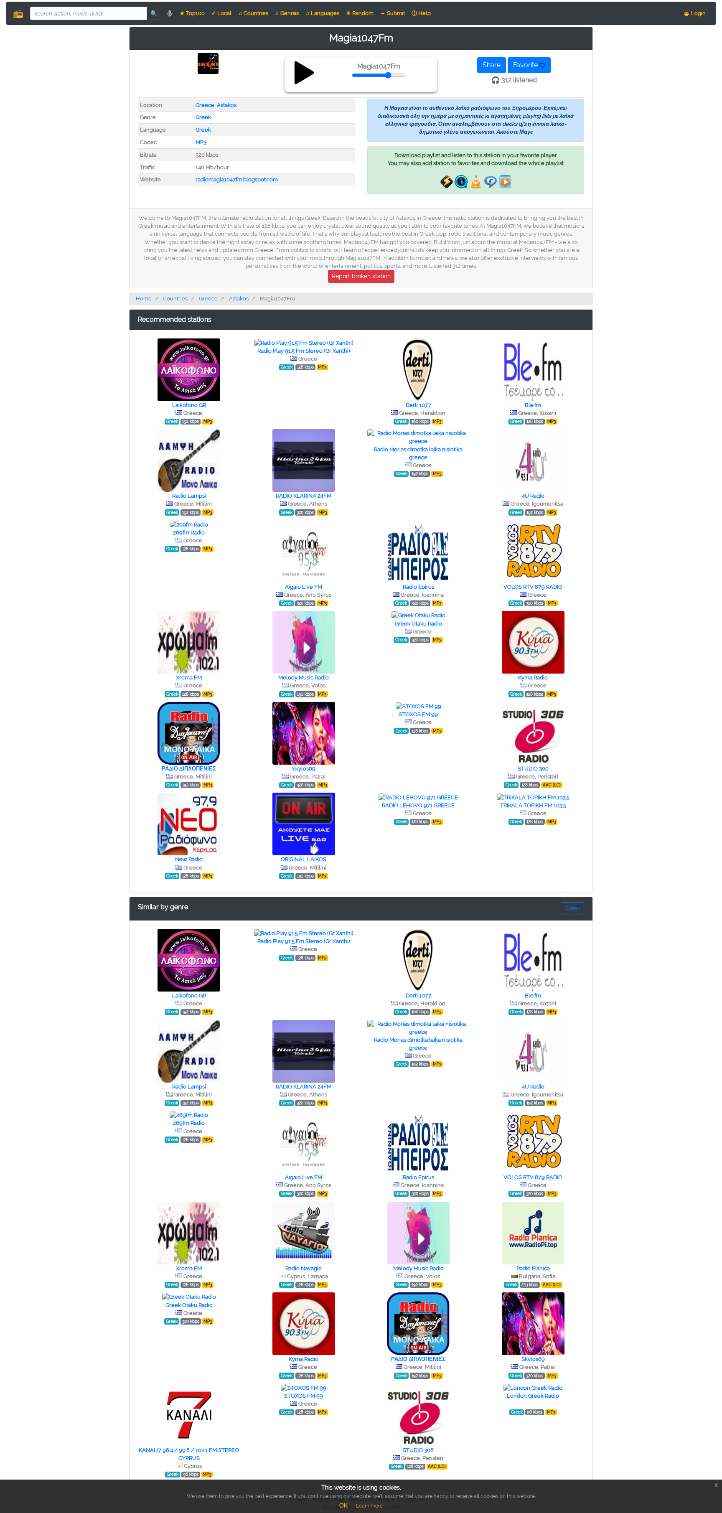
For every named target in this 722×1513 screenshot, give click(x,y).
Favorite (526, 65)
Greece (205, 105)
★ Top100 (192, 13)
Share (492, 65)
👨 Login (694, 13)
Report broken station (361, 276)
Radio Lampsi (189, 496)
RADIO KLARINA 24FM (303, 496)
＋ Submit (392, 13)
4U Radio (533, 496)
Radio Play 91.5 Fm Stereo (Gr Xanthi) (303, 351)
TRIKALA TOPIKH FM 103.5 (533, 805)
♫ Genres (287, 13)
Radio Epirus (418, 587)
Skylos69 (303, 768)
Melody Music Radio (303, 677)
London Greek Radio (533, 1396)
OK (343, 1505)
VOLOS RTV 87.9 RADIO (532, 587)
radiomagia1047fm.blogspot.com (237, 179)
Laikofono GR (189, 405)
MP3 (201, 142)
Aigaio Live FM (303, 587)
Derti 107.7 (418, 405)
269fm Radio (189, 532)
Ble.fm (533, 405)
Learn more (369, 1506)
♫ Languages (322, 13)
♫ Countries (253, 13)
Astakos (226, 105)
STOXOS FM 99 (418, 714)
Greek (203, 117)
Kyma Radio (533, 677)
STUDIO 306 (533, 768)
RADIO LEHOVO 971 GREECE (418, 805)
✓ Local (221, 13)
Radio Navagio (303, 1268)
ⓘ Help (421, 13)
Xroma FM (189, 677)
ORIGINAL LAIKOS (303, 859)
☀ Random (360, 13)
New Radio (189, 859)
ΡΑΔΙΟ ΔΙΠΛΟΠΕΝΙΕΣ (189, 768)
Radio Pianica (533, 1268)
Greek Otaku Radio (418, 623)
